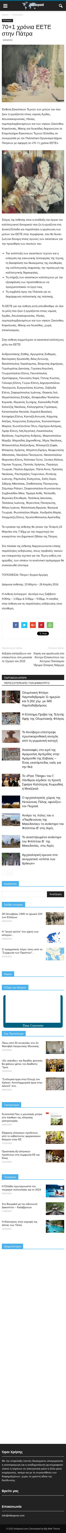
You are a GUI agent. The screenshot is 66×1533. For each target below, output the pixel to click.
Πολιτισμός (7, 20)
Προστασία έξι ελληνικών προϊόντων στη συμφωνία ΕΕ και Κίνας (21, 1154)
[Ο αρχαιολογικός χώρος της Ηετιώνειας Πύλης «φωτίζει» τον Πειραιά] (11, 802)
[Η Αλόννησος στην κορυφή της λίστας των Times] (55, 1226)
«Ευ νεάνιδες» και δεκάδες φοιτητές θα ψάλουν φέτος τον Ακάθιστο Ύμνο (22, 1064)
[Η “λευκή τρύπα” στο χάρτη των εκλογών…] (55, 936)
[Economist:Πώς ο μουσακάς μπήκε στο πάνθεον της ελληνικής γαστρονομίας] (55, 1118)
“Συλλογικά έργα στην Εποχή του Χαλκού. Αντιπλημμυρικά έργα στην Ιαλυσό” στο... (22, 1082)
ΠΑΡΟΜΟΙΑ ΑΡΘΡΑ (15, 677)
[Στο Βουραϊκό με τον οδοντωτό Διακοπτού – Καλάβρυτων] (55, 1208)
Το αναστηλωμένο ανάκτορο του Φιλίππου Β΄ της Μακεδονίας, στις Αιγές (41, 841)
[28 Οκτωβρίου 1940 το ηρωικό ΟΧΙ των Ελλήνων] (55, 918)
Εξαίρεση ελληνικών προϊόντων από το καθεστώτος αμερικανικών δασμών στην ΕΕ (21, 1136)
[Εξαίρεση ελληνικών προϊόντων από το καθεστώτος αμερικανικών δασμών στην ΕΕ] (55, 1137)
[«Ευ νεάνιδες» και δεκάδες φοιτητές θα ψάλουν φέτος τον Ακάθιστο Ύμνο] (55, 1065)
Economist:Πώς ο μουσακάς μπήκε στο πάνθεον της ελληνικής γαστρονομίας (22, 1117)
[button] (61, 6)
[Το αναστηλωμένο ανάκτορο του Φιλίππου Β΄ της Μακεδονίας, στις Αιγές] (11, 841)
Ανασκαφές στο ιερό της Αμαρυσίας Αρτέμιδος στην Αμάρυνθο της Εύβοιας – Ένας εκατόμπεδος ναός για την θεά (41, 758)
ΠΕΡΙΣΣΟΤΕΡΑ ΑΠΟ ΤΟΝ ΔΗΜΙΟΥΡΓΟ (27, 683)
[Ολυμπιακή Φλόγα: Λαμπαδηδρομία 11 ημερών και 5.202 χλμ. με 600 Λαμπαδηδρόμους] (11, 697)
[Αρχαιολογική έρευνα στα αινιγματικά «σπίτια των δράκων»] (11, 859)
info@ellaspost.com (13, 1515)
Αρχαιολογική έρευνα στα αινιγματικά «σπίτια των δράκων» (40, 859)
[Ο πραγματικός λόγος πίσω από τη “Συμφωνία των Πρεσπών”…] (55, 954)
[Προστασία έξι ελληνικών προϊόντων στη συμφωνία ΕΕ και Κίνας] (55, 1156)
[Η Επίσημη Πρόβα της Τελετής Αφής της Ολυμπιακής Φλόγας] (11, 718)
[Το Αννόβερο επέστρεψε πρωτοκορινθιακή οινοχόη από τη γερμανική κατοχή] (11, 736)
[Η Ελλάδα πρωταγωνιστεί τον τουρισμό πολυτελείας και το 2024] (55, 1191)
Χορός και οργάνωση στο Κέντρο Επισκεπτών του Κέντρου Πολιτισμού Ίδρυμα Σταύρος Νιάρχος (48, 659)
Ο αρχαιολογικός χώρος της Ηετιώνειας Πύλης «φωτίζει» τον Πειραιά (41, 802)
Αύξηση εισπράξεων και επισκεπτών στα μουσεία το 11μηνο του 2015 (17, 657)
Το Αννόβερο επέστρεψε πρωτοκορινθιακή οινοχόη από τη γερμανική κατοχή (40, 736)
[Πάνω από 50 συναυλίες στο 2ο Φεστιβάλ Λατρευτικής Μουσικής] (55, 1047)
